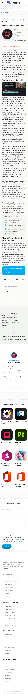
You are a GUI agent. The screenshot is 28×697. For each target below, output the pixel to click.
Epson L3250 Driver (10, 612)
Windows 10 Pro (9, 590)
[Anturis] (14, 3)
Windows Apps (9, 19)
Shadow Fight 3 (9, 666)
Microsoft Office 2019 (10, 587)
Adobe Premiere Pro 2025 (11, 581)
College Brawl (8, 678)
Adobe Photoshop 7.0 (10, 578)
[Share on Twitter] (11, 279)
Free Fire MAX (8, 672)
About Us (5, 693)
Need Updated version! (10, 286)
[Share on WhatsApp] (23, 279)
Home (3, 19)
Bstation (7, 653)
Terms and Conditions (19, 693)
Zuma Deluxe (8, 596)
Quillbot (6, 644)
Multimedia (15, 19)
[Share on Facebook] (5, 279)
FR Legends (8, 675)
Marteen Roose (14, 362)
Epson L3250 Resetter (10, 622)
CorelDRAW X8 (8, 584)
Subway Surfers (9, 663)
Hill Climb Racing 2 (9, 669)
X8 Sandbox (8, 637)
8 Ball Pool (7, 681)
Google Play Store (9, 647)
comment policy (18, 541)
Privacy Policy (11, 693)
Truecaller (7, 641)
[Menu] (2, 2)
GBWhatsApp (8, 650)
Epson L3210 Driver (9, 606)
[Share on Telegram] (17, 279)
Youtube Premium (9, 634)
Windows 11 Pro (9, 593)
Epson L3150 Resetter (10, 625)
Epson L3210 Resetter (10, 618)
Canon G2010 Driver (10, 615)
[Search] (25, 2)
